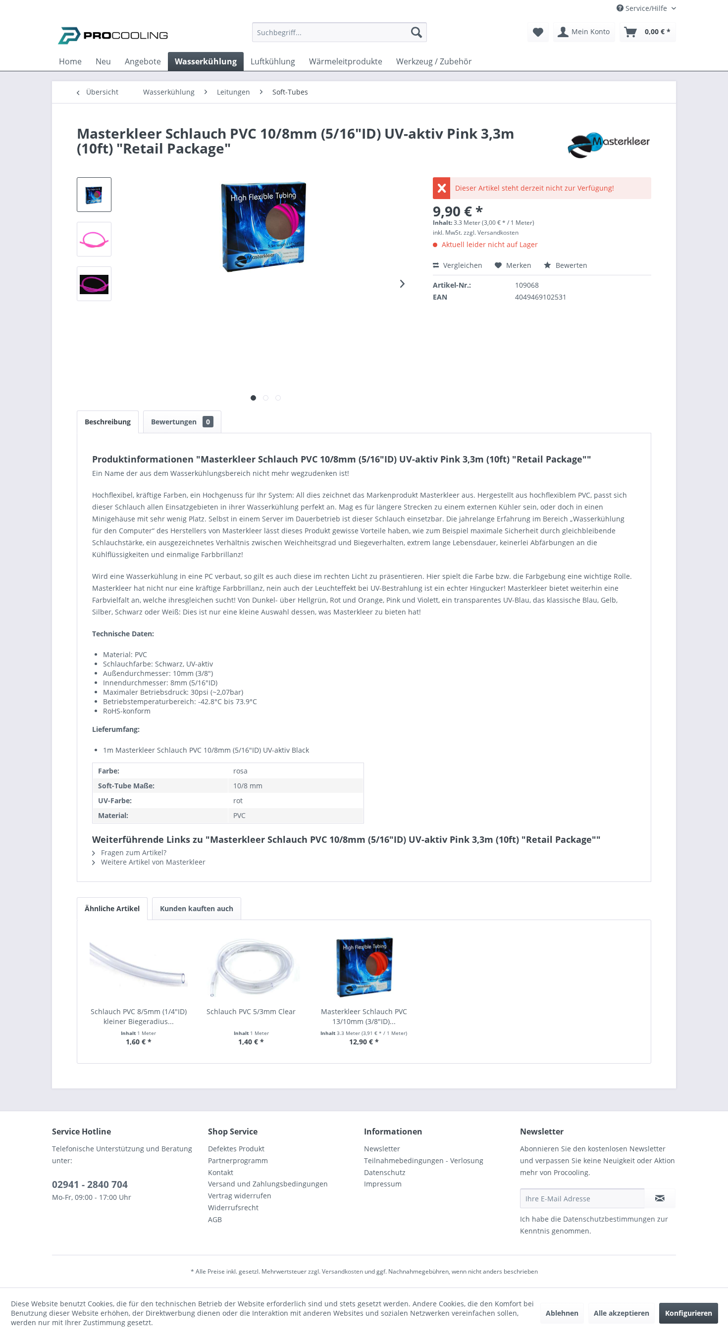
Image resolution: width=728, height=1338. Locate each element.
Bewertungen (180, 421)
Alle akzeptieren (621, 1313)
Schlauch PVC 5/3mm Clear (251, 1011)
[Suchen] (416, 32)
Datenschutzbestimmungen (609, 1219)
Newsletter (382, 1148)
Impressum (383, 1183)
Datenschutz (385, 1172)
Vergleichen (461, 265)
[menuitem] (339, 36)
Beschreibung (108, 421)
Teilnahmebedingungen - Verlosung (423, 1160)
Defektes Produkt (236, 1148)
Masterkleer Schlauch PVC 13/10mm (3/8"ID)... (364, 1016)
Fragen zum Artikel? (132, 852)
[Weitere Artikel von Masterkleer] (608, 143)
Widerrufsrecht (233, 1207)
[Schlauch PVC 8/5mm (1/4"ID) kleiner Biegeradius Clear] (139, 967)
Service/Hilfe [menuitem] (646, 8)
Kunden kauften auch (196, 908)
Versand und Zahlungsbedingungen (268, 1183)
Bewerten (570, 265)
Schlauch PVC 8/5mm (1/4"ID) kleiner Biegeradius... (139, 1016)
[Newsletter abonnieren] (660, 1198)
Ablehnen (562, 1313)
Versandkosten (342, 1271)
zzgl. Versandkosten (491, 232)
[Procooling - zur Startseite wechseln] (113, 34)
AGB (215, 1219)
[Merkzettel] (538, 32)
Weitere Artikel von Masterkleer (152, 862)
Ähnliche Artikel (112, 908)
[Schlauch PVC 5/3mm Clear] (252, 967)
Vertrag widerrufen (239, 1195)
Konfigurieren (688, 1313)
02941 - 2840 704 (90, 1184)
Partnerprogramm (238, 1160)
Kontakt (220, 1172)
